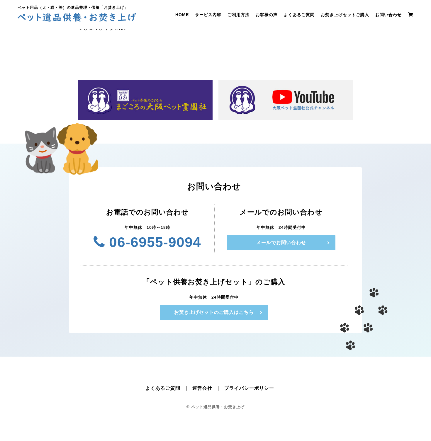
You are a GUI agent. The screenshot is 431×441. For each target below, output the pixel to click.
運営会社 (202, 388)
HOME (182, 14)
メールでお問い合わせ (281, 242)
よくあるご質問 (299, 14)
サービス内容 (208, 14)
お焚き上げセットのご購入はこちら (214, 312)
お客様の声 (267, 14)
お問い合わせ (388, 14)
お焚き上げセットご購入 (345, 14)
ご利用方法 (239, 14)
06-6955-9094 (153, 242)
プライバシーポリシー (249, 388)
